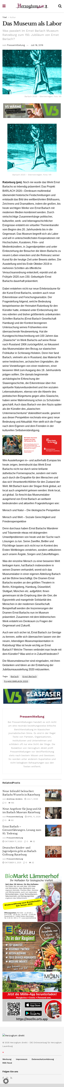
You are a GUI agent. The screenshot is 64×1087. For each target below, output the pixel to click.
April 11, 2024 (34, 816)
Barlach (15, 676)
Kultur (13, 17)
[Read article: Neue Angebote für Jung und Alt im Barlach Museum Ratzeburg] (53, 813)
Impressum (21, 1059)
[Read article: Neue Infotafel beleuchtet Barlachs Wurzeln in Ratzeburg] (53, 795)
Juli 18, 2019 (37, 45)
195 (12, 803)
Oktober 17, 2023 (13, 841)
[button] (6, 1081)
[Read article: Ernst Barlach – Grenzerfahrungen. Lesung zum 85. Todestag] (53, 831)
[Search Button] (60, 6)
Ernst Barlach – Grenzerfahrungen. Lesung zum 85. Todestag (21, 830)
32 (33, 841)
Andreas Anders (14, 799)
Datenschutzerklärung (43, 1059)
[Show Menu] (4, 6)
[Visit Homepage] (32, 6)
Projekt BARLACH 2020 (16, 681)
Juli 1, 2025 (32, 799)
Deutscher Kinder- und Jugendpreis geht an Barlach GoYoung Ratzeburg (19, 851)
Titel (4, 17)
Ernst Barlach (29, 676)
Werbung (6, 1059)
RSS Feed (7, 1063)
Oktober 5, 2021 (12, 862)
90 (12, 820)
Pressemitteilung (16, 45)
